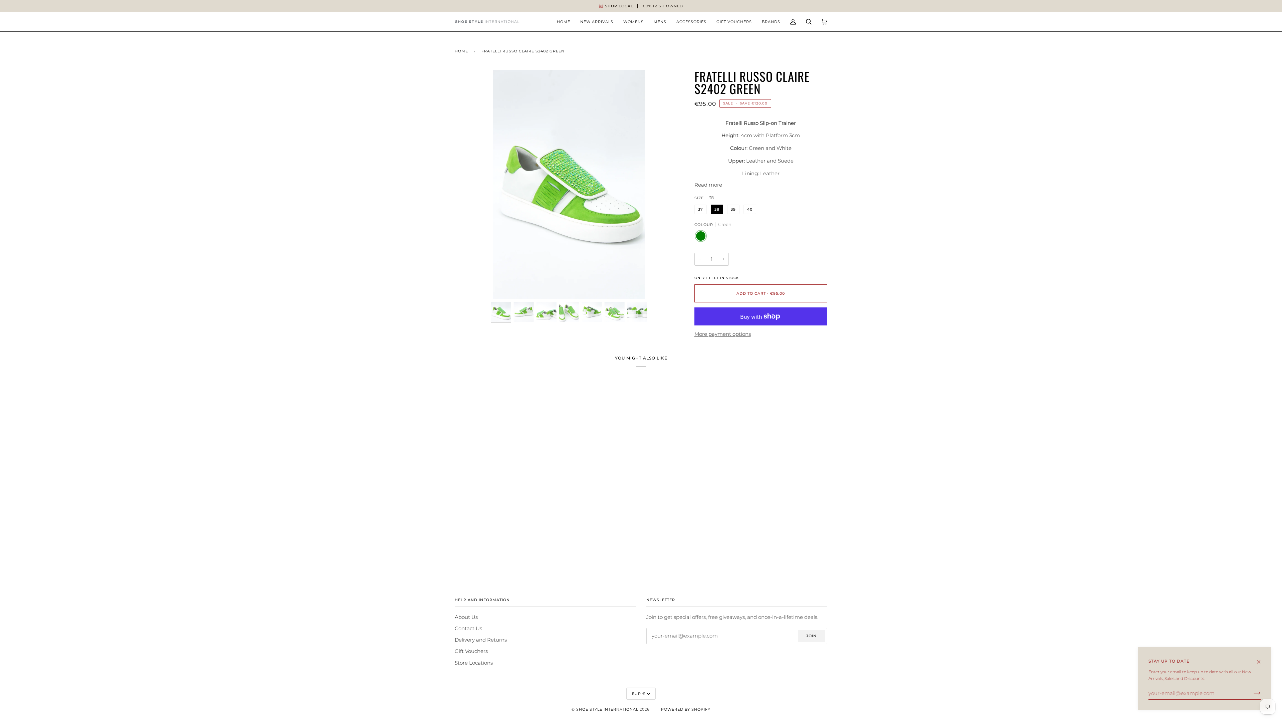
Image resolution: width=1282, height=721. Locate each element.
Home (461, 51)
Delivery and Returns (481, 640)
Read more (708, 185)
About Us (466, 617)
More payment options (722, 334)
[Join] (1252, 693)
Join (811, 636)
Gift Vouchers (471, 651)
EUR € (639, 693)
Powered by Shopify (685, 709)
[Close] (1261, 659)
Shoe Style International (607, 709)
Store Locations (474, 663)
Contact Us (468, 629)
